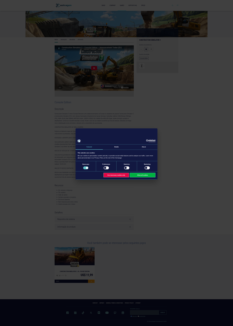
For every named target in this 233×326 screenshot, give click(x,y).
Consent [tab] (89, 147)
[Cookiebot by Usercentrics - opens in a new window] (147, 141)
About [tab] (144, 147)
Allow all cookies (142, 175)
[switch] (106, 167)
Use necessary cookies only (116, 175)
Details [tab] (116, 147)
